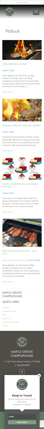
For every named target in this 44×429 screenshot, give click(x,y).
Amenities (6, 307)
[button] (36, 12)
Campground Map (9, 311)
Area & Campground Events (14, 260)
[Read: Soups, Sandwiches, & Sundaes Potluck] (22, 168)
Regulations (6, 318)
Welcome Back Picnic (14, 64)
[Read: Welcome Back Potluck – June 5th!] (22, 232)
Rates (4, 315)
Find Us (5, 326)
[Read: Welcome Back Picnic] (22, 50)
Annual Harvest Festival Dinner (21, 125)
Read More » (7, 92)
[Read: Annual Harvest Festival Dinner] (22, 110)
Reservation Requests (10, 322)
